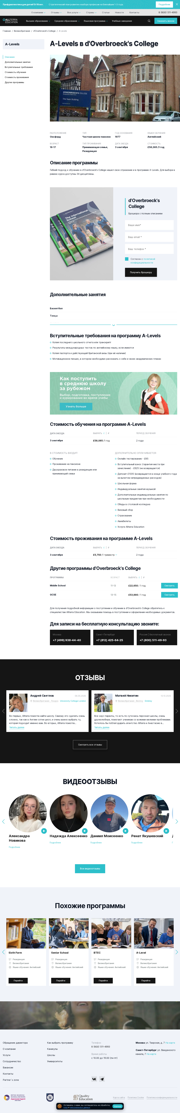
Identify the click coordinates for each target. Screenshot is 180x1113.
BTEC (97, 952)
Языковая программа (94, 21)
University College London (73, 701)
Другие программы (14, 82)
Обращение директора (15, 1042)
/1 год (101, 440)
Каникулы (52, 1049)
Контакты (134, 12)
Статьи (105, 12)
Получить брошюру (141, 272)
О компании (37, 12)
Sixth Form (15, 952)
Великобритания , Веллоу (130, 701)
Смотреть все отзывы (90, 744)
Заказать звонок (165, 20)
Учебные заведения (122, 21)
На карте (170, 1042)
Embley (148, 701)
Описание (10, 57)
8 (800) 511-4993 (168, 12)
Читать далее (16, 727)
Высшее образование (37, 21)
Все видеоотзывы (90, 868)
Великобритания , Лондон (45, 701)
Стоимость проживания (17, 77)
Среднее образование (65, 21)
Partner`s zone (11, 1080)
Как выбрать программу (60, 1042)
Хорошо (117, 1106)
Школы (51, 1055)
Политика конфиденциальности (162, 1097)
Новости (119, 12)
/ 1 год (137, 585)
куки (66, 1107)
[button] (177, 711)
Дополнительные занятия (17, 62)
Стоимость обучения (15, 72)
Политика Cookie (136, 1097)
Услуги (6, 1055)
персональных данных (80, 1107)
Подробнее (164, 4)
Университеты (54, 1061)
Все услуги (72, 12)
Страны (90, 12)
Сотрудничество (12, 1061)
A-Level (141, 952)
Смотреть (170, 585)
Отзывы (55, 12)
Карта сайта (119, 1097)
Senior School (59, 952)
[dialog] (90, 1106)
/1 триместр (104, 554)
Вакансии (8, 1067)
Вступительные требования (19, 67)
